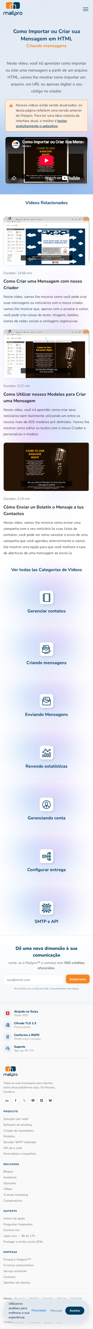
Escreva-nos (11, 1230)
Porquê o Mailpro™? (17, 1259)
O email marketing (15, 1195)
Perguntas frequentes (18, 1224)
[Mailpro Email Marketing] (10, 1071)
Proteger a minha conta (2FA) (23, 1242)
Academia (9, 1177)
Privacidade (39, 1310)
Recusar (56, 1310)
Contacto (9, 1277)
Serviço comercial (14, 1271)
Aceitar (75, 1310)
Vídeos (8, 1189)
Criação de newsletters (18, 1131)
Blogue (8, 1171)
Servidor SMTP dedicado (19, 1142)
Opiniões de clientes (16, 1283)
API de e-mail (12, 1148)
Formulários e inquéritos (19, 1154)
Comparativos (12, 1201)
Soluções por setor (16, 1119)
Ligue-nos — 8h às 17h (19, 1236)
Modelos (9, 1136)
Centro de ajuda (14, 1218)
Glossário (9, 1183)
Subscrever (77, 979)
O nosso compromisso (18, 1265)
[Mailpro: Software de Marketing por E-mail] (12, 9)
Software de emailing (17, 1125)
